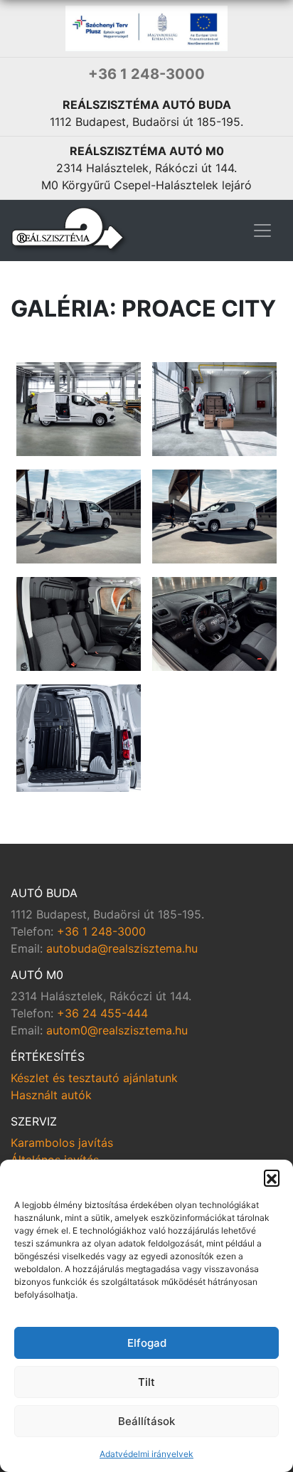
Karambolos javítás (62, 1142)
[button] (272, 1177)
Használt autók (51, 1095)
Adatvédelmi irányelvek (146, 1454)
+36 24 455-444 (102, 1013)
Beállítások (146, 1421)
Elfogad (146, 1343)
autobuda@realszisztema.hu (122, 948)
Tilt (146, 1382)
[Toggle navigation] (262, 230)
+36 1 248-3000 (146, 74)
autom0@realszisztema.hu (117, 1030)
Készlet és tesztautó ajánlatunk (94, 1078)
